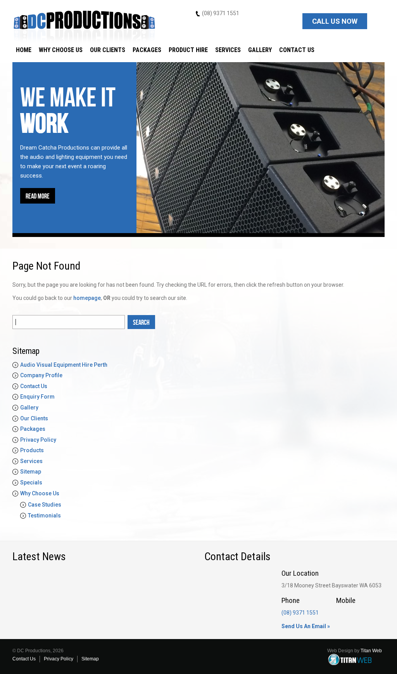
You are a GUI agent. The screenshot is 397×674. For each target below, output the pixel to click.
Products (32, 450)
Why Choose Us (61, 50)
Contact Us (296, 50)
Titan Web (371, 650)
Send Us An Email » (305, 626)
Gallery (260, 50)
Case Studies (44, 505)
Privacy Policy (38, 440)
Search (141, 323)
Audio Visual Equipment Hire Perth (63, 365)
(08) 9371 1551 (220, 13)
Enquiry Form (37, 397)
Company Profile (41, 375)
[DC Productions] (84, 25)
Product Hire (188, 50)
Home (23, 50)
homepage (87, 298)
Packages (147, 50)
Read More (38, 196)
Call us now (334, 21)
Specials (31, 482)
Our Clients (107, 50)
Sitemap (30, 471)
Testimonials (44, 515)
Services (228, 50)
